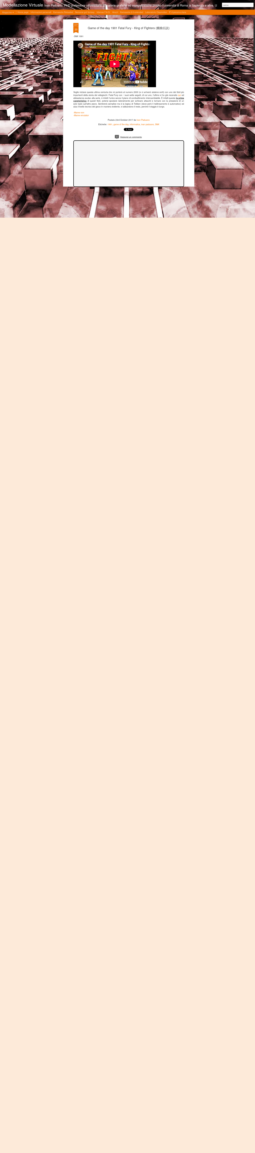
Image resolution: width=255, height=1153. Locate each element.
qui (179, 95)
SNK (157, 124)
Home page (23, 12)
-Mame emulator (81, 115)
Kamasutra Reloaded (63, 12)
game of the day (121, 124)
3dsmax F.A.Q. (103, 12)
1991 (110, 124)
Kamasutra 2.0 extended (131, 12)
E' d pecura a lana (177, 12)
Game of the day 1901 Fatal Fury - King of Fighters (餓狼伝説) (129, 28)
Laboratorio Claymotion (156, 12)
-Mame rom (78, 112)
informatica (135, 124)
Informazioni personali (41, 12)
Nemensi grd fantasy (84, 12)
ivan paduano (147, 124)
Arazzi (115, 12)
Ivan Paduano (143, 119)
